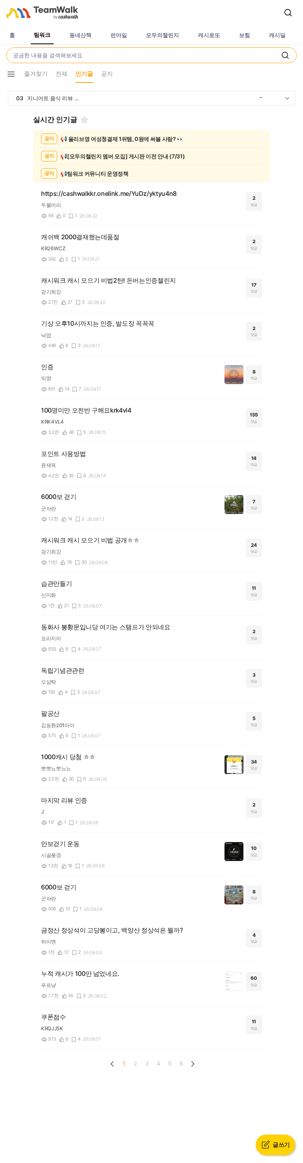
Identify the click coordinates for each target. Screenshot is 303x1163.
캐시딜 (277, 35)
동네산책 (80, 35)
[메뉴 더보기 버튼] (11, 74)
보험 (244, 35)
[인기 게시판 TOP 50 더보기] (287, 98)
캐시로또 (209, 35)
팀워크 (42, 34)
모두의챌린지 (162, 35)
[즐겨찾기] (84, 119)
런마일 (118, 35)
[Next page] (192, 1064)
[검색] (288, 12)
